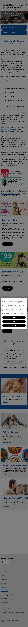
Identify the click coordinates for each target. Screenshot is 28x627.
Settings (14, 317)
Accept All (14, 325)
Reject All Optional (14, 321)
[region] (14, 313)
